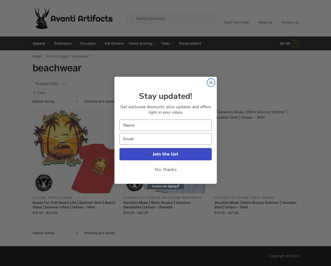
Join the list (165, 154)
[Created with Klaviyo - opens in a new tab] (165, 186)
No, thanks (165, 169)
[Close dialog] (211, 83)
